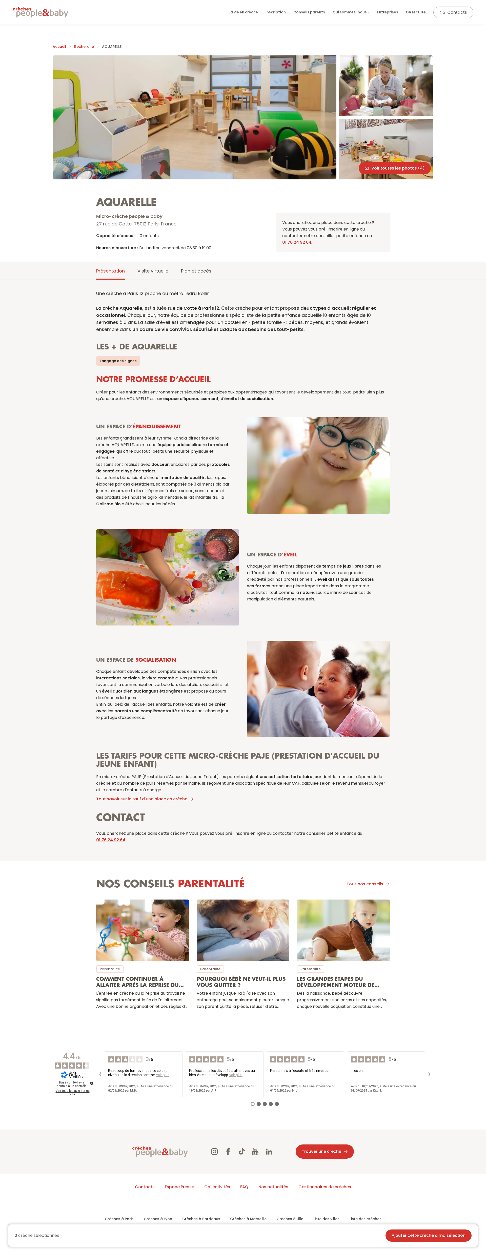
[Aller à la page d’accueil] (40, 12)
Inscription (276, 12)
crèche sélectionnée (36, 1235)
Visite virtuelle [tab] (152, 271)
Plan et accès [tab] (196, 271)
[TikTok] (242, 1151)
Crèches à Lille (290, 1218)
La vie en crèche (243, 12)
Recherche (84, 46)
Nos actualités (273, 1187)
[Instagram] (214, 1151)
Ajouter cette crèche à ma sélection (428, 1235)
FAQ (244, 1187)
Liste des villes (326, 1218)
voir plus (162, 1075)
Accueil (59, 46)
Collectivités (217, 1187)
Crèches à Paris (119, 1218)
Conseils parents (309, 12)
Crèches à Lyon (158, 1218)
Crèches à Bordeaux (201, 1218)
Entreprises (387, 12)
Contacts (457, 12)
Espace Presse (179, 1187)
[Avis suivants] (429, 1074)
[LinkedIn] (269, 1151)
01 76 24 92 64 (296, 242)
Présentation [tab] (110, 271)
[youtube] (255, 1151)
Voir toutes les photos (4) (398, 168)
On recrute (416, 12)
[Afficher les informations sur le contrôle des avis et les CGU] (92, 1083)
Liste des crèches (365, 1218)
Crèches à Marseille (248, 1218)
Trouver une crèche (321, 1151)
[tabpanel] (243, 654)
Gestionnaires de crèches (324, 1187)
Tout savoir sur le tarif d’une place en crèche (141, 799)
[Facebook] (228, 1151)
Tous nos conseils (365, 884)
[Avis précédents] (100, 1074)
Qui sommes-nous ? (351, 12)
